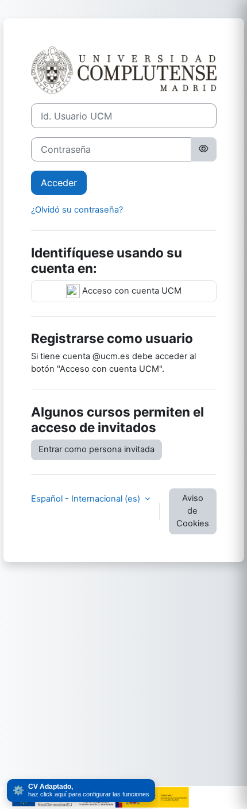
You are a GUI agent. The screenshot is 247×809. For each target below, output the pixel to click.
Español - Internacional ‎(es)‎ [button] (86, 499)
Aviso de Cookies (192, 511)
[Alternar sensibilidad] (203, 149)
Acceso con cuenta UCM (131, 291)
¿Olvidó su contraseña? (77, 210)
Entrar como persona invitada (96, 449)
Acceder (59, 182)
